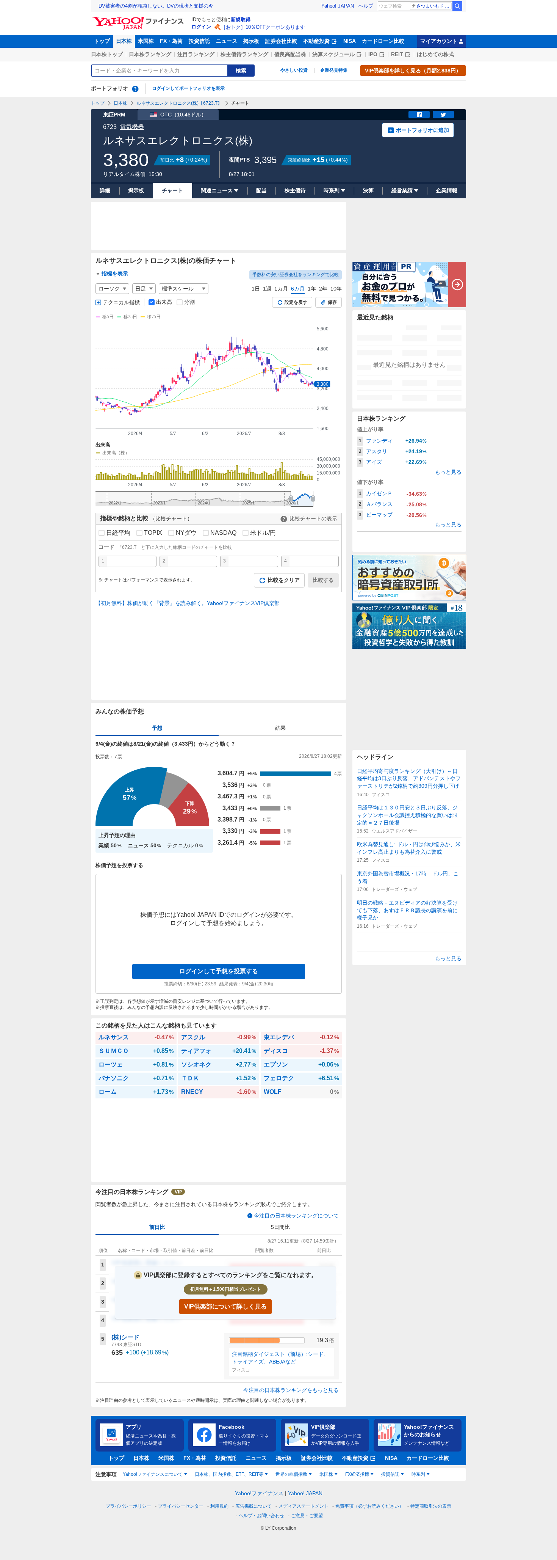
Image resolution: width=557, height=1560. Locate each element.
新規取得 (240, 19)
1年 (312, 289)
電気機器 (132, 127)
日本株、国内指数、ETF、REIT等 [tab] (229, 1474)
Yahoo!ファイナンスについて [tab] (153, 1474)
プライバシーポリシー (128, 1506)
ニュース (226, 41)
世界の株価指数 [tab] (291, 1474)
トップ (102, 41)
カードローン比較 (383, 41)
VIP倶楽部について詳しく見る (225, 1306)
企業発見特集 (333, 70)
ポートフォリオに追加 (422, 130)
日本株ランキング (150, 54)
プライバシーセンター (180, 1506)
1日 (256, 289)
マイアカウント (438, 41)
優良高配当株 (290, 54)
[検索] (457, 6)
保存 (332, 302)
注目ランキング (195, 54)
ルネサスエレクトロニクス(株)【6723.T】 (179, 103)
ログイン (201, 27)
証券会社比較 (281, 41)
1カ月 (281, 289)
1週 (267, 289)
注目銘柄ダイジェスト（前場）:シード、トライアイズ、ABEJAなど (280, 1358)
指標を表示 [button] (115, 273)
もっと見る (448, 472)
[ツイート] (443, 114)
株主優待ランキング (244, 54)
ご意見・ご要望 (307, 1515)
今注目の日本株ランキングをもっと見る (291, 1390)
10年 (336, 289)
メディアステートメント (303, 1506)
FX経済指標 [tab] (357, 1474)
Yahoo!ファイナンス (259, 1493)
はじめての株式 (435, 54)
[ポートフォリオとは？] (135, 89)
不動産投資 (316, 41)
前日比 (157, 1227)
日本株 (124, 41)
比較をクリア (284, 580)
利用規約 (219, 1506)
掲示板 (251, 41)
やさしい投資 (294, 70)
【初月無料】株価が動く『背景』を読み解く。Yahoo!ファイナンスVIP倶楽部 (187, 603)
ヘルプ (365, 6)
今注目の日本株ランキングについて (296, 1216)
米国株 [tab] (326, 1474)
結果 (280, 728)
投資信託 (199, 41)
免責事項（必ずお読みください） (369, 1506)
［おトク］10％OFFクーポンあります (263, 27)
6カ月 (298, 289)
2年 (323, 289)
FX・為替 (171, 41)
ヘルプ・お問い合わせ (261, 1515)
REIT (397, 54)
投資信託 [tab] (390, 1474)
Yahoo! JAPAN (337, 6)
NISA (349, 41)
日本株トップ (107, 54)
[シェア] (419, 114)
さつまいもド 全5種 (434, 6)
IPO (372, 54)
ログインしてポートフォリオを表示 (188, 88)
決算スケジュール (333, 54)
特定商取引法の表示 (430, 1506)
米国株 (146, 41)
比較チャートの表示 (313, 518)
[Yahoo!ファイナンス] (139, 18)
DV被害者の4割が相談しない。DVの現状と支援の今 (156, 6)
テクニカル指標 (121, 302)
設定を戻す (296, 302)
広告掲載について (253, 1506)
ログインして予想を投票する (218, 971)
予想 (157, 728)
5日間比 (280, 1227)
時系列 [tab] (418, 1474)
